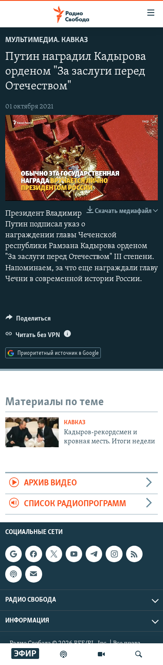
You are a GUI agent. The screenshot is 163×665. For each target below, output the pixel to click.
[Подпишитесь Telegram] (94, 554)
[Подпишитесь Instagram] (114, 554)
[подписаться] (33, 574)
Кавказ (75, 422)
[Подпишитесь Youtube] (74, 554)
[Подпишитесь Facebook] (33, 554)
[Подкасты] (13, 574)
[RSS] (134, 554)
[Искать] (139, 654)
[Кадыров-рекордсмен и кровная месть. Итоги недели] (32, 432)
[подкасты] (63, 654)
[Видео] (101, 654)
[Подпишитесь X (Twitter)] (54, 554)
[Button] (28, 320)
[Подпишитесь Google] (13, 554)
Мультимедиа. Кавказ (46, 40)
